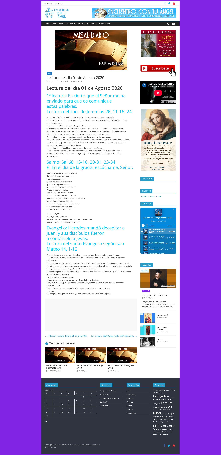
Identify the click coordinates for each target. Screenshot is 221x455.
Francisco (171, 397)
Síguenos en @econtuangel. (150, 196)
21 (77, 408)
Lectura (72, 81)
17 (47, 408)
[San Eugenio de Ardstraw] (147, 326)
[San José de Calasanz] (158, 270)
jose (154, 404)
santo (172, 425)
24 (47, 412)
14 (77, 404)
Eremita (161, 393)
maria (156, 407)
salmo (82, 81)
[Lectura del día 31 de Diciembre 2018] (60, 348)
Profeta (170, 419)
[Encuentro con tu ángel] (47, 23)
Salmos (81, 24)
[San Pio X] (147, 338)
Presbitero (162, 419)
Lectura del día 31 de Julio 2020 (66, 336)
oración (156, 417)
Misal (61, 24)
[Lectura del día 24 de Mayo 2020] (91, 348)
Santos (164, 429)
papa (165, 416)
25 (54, 412)
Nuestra (163, 414)
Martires (155, 410)
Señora (160, 432)
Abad (155, 390)
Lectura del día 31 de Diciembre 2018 (56, 366)
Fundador (156, 399)
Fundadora (165, 399)
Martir (169, 406)
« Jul (46, 421)
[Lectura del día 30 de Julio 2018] (122, 348)
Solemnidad (168, 432)
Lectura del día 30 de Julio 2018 (121, 366)
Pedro (155, 419)
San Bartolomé (162, 315)
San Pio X (160, 339)
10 (47, 404)
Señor (155, 432)
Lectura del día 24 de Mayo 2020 (90, 366)
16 (91, 404)
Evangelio (66, 81)
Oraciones (91, 24)
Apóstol (169, 390)
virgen (165, 434)
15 (84, 404)
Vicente (160, 434)
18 (54, 408)
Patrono (171, 417)
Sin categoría (131, 413)
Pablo (161, 417)
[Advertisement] (91, 315)
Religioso (163, 422)
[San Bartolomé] (147, 314)
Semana (170, 429)
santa (166, 425)
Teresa (155, 434)
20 (69, 408)
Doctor (156, 392)
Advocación (161, 390)
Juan (158, 403)
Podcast (130, 402)
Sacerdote (170, 422)
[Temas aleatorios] (173, 23)
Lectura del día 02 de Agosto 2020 (114, 336)
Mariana (162, 407)
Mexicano (162, 409)
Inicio (53, 24)
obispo (170, 413)
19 (62, 408)
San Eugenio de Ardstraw (162, 328)
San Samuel (104, 405)
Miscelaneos (104, 24)
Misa (168, 410)
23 (91, 408)
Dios (173, 390)
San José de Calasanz (154, 295)
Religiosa (156, 422)
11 (54, 404)
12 (62, 404)
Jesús (171, 399)
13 (69, 404)
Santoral (71, 24)
